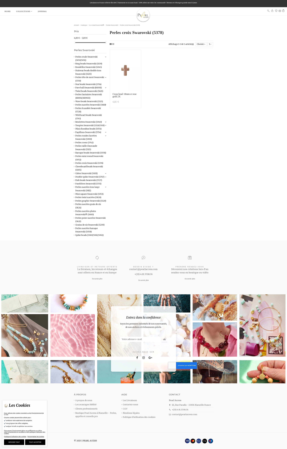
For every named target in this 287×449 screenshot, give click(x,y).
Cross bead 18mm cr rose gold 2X (124, 95)
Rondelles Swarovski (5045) (88, 67)
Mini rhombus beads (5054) (88, 129)
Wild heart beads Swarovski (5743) (88, 117)
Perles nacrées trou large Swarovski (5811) (87, 189)
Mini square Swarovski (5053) (89, 194)
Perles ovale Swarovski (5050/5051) (86, 59)
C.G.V (125, 409)
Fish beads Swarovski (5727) (88, 180)
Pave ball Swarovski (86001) (88, 87)
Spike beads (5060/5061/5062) (89, 235)
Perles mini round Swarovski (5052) (89, 158)
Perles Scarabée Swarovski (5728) (88, 110)
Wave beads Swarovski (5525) (89, 101)
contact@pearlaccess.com (184, 414)
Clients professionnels (86, 409)
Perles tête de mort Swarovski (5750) (89, 79)
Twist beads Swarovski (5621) (89, 91)
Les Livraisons (130, 400)
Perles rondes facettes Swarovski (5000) (86, 137)
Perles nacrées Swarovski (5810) (90, 105)
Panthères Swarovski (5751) (88, 183)
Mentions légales (131, 413)
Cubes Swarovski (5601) (86, 173)
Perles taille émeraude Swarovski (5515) (86, 148)
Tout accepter (35, 442)
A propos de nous (83, 400)
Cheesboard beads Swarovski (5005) (89, 168)
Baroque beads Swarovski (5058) (90, 153)
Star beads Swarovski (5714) (88, 84)
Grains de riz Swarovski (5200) (89, 225)
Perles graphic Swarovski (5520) (90, 201)
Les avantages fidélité (85, 404)
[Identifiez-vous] (272, 11)
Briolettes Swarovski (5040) (88, 122)
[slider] (74, 42)
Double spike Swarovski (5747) (89, 177)
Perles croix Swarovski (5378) (89, 163)
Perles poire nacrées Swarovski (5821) (90, 220)
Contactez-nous (130, 404)
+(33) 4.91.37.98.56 (180, 409)
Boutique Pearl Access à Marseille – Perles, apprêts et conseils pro (96, 415)
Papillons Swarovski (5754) (88, 132)
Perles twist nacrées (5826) (88, 197)
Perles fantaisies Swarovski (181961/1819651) (88, 96)
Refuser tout (14, 442)
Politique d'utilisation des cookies (139, 417)
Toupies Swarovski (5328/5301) (90, 125)
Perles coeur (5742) (84, 142)
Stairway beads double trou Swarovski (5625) (88, 72)
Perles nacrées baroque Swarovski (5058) (86, 230)
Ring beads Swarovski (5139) (88, 63)
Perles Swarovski (84, 50)
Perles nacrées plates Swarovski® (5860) (85, 213)
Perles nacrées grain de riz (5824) (88, 206)
